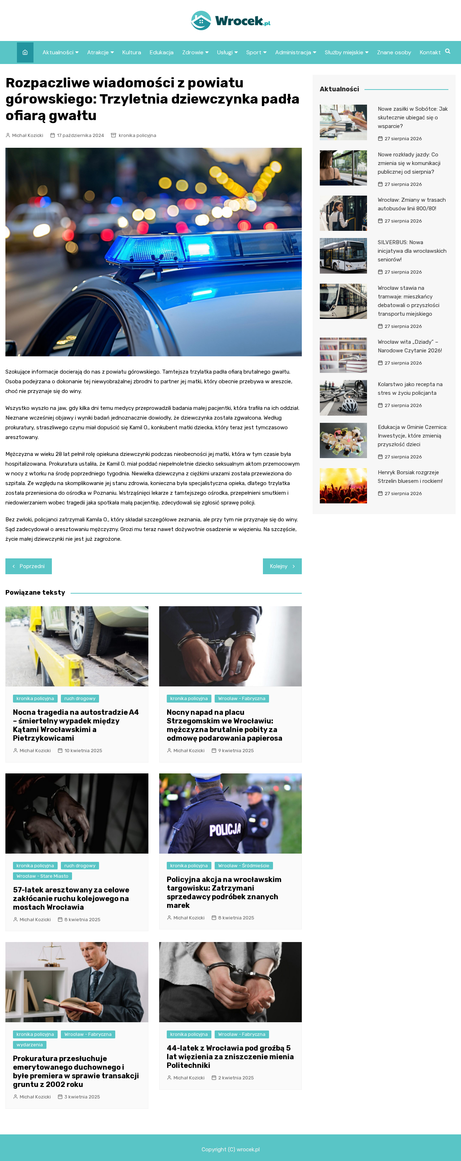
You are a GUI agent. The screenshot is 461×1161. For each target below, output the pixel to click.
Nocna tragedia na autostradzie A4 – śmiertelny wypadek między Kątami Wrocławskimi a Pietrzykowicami (76, 725)
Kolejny (278, 566)
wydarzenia (30, 1044)
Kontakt (430, 52)
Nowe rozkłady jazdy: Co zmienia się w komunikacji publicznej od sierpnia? (409, 163)
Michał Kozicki (27, 135)
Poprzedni (32, 566)
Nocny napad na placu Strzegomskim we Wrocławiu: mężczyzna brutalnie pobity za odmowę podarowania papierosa (224, 725)
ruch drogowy (79, 698)
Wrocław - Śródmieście (243, 865)
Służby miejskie (344, 52)
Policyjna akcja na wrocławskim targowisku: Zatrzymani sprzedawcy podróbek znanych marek (224, 892)
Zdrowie (192, 52)
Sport (253, 52)
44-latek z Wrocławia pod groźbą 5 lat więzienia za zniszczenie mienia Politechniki (230, 1057)
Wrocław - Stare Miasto (42, 876)
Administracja (293, 52)
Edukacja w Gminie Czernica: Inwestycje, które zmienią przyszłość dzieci (412, 436)
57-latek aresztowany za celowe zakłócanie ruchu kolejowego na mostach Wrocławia (71, 898)
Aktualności (57, 52)
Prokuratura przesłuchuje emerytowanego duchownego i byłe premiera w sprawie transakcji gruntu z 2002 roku (76, 1071)
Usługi (225, 52)
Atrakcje (98, 52)
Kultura (131, 52)
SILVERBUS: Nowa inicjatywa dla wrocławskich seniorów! (412, 251)
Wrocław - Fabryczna (241, 698)
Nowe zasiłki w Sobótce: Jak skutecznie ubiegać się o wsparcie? (413, 117)
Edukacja (162, 52)
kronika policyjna (137, 135)
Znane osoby (394, 52)
